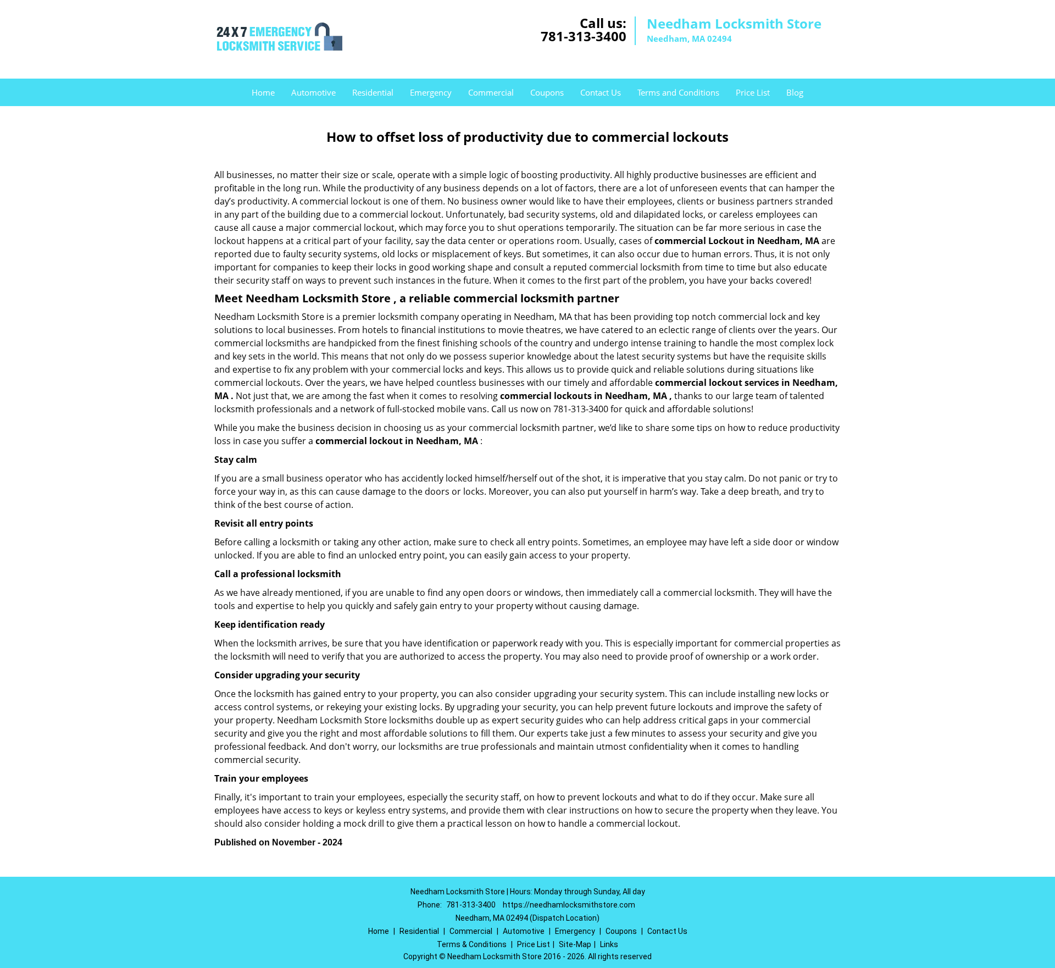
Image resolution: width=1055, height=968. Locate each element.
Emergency (431, 92)
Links (609, 944)
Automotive (313, 92)
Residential (372, 92)
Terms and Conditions (678, 92)
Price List (753, 92)
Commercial (491, 92)
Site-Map (575, 944)
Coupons (547, 92)
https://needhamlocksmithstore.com (569, 904)
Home (263, 92)
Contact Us (600, 92)
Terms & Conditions (472, 944)
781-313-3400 (583, 36)
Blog (794, 92)
